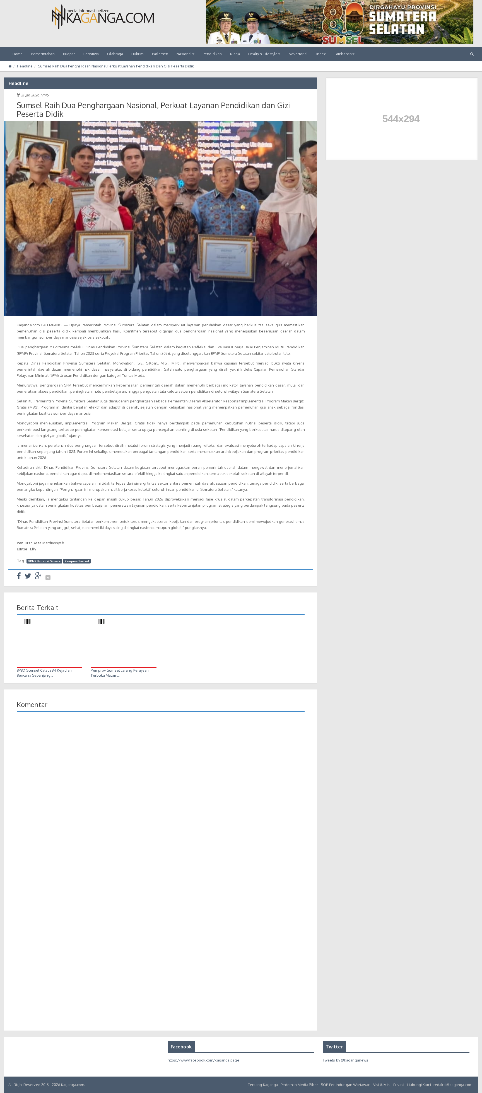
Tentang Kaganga (263, 1084)
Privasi (398, 1084)
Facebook (181, 1047)
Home (18, 54)
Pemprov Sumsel (77, 561)
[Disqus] (161, 796)
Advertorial (298, 54)
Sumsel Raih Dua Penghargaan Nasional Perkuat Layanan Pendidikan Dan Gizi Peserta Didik (116, 66)
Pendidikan (212, 54)
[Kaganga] (103, 16)
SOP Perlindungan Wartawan (345, 1084)
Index (321, 54)
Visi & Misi (382, 1084)
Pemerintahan (42, 54)
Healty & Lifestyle (263, 54)
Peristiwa (91, 54)
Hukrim (137, 54)
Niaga (235, 54)
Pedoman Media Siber (299, 1084)
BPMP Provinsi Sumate (44, 561)
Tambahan (343, 54)
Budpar (69, 54)
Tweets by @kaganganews (345, 1060)
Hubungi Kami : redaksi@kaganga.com (439, 1084)
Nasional (184, 54)
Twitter (334, 1047)
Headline (25, 66)
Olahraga (115, 54)
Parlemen (160, 54)
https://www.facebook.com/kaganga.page (203, 1060)
